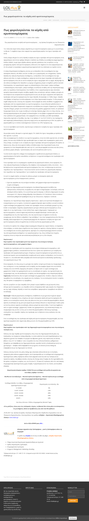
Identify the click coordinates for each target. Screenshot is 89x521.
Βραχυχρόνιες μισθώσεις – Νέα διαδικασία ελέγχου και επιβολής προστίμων (79, 80)
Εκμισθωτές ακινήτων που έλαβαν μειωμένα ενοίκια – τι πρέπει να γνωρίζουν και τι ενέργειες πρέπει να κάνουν (76, 118)
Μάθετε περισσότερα (61, 518)
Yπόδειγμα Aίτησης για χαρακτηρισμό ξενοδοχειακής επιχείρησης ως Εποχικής (76, 33)
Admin (12, 37)
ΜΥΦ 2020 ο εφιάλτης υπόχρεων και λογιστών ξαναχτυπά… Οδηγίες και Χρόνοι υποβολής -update (76, 90)
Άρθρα (37, 37)
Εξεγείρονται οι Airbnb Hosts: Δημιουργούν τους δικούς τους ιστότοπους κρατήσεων (79, 138)
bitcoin (8, 477)
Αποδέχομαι (73, 518)
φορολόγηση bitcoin (25, 477)
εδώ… (41, 423)
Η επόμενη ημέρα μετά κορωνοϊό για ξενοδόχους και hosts (79, 128)
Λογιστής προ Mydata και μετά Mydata (78, 57)
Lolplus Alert (31, 37)
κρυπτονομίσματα (15, 477)
